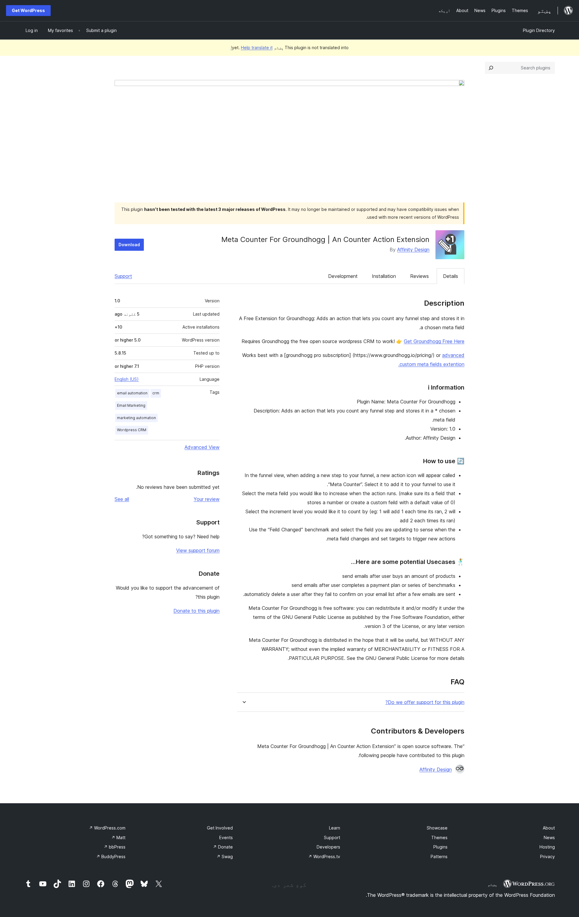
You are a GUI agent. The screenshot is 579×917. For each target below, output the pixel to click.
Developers (328, 846)
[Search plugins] (491, 68)
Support (123, 276)
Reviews (419, 276)
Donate (223, 846)
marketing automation (136, 418)
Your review (207, 499)
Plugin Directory (539, 30)
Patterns (439, 856)
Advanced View (202, 447)
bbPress (114, 846)
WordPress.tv (324, 856)
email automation (132, 393)
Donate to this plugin (196, 611)
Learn (334, 827)
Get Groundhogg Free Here (434, 341)
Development (343, 276)
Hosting (547, 846)
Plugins (440, 846)
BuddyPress (110, 856)
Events (226, 837)
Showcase (437, 827)
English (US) (127, 379)
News (549, 837)
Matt (118, 837)
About (549, 827)
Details (450, 276)
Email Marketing (131, 405)
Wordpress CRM (131, 430)
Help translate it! (252, 47)
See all (122, 499)
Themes (439, 837)
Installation (384, 276)
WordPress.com (107, 827)
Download (129, 244)
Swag (225, 856)
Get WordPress (28, 10)
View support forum (198, 550)
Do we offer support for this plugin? (424, 702)
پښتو (492, 884)
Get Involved (220, 827)
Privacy (547, 856)
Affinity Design (413, 250)
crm (155, 393)
